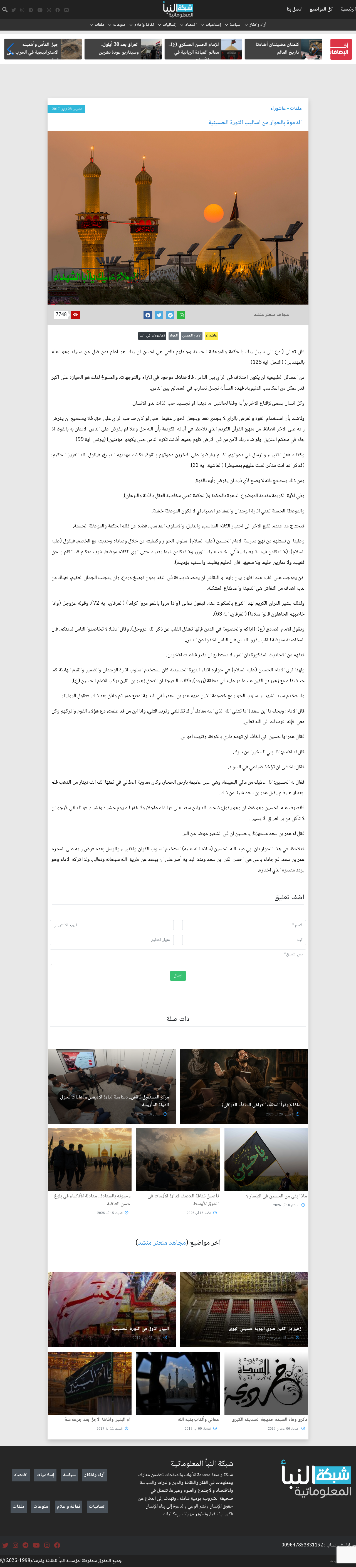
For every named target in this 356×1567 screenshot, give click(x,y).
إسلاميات (213, 25)
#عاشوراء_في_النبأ (152, 336)
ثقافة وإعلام (144, 25)
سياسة (235, 25)
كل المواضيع (321, 9)
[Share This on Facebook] (148, 315)
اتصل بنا (294, 9)
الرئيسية (348, 9)
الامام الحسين (191, 336)
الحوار (174, 336)
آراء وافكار (257, 25)
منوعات (119, 25)
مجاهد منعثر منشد (162, 1243)
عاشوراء (278, 108)
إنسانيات (169, 25)
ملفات (99, 25)
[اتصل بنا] (66, 10)
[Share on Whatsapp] (181, 315)
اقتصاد (191, 25)
